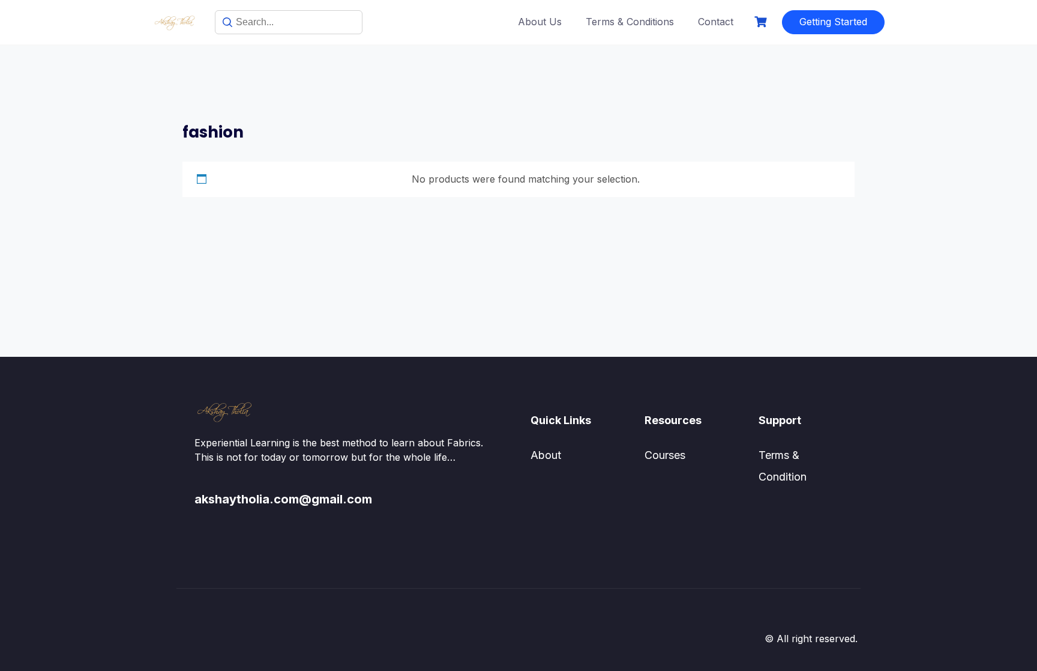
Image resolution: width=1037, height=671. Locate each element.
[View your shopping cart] (762, 22)
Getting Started (833, 22)
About (546, 455)
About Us (540, 22)
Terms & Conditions (630, 22)
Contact (715, 22)
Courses (665, 455)
